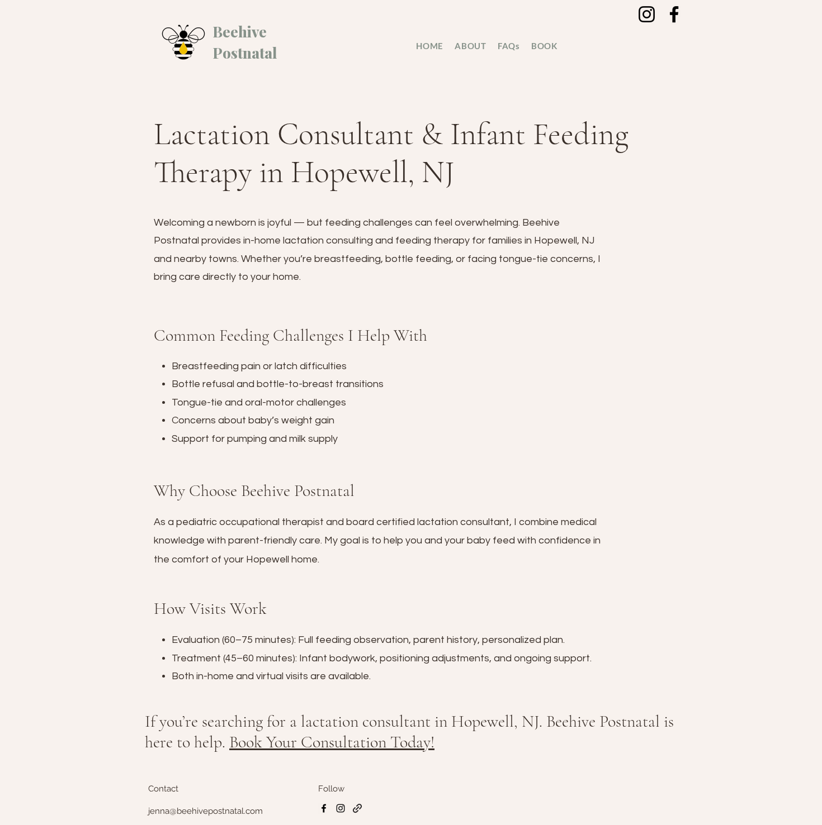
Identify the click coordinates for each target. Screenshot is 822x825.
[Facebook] (674, 14)
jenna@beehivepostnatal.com (205, 811)
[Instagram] (647, 14)
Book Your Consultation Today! (331, 742)
